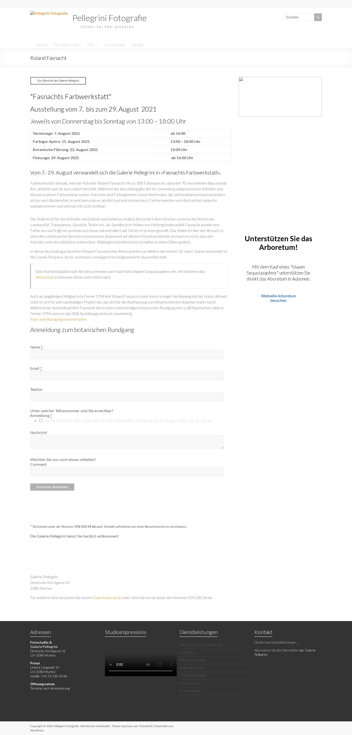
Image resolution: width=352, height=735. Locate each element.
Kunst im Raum (191, 683)
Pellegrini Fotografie (109, 17)
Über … (93, 45)
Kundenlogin (115, 45)
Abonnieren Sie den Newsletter (276, 650)
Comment (38, 464)
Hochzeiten (188, 652)
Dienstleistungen (67, 45)
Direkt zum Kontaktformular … (276, 642)
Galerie (42, 45)
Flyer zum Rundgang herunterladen (58, 319)
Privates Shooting (192, 660)
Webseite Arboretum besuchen (278, 298)
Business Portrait (192, 668)
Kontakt (137, 45)
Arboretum (45, 277)
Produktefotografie (193, 675)
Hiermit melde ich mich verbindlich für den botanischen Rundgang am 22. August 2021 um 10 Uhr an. (128, 421)
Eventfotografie (191, 691)
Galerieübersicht (107, 597)
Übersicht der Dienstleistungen (202, 645)
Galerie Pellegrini (44, 647)
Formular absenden (52, 487)
